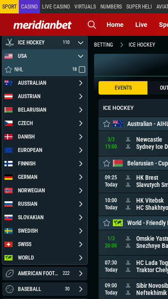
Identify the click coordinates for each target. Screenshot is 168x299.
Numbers (111, 7)
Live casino (56, 7)
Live (141, 24)
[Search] (92, 24)
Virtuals (85, 7)
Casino (29, 7)
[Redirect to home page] (42, 24)
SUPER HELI (139, 7)
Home (115, 24)
